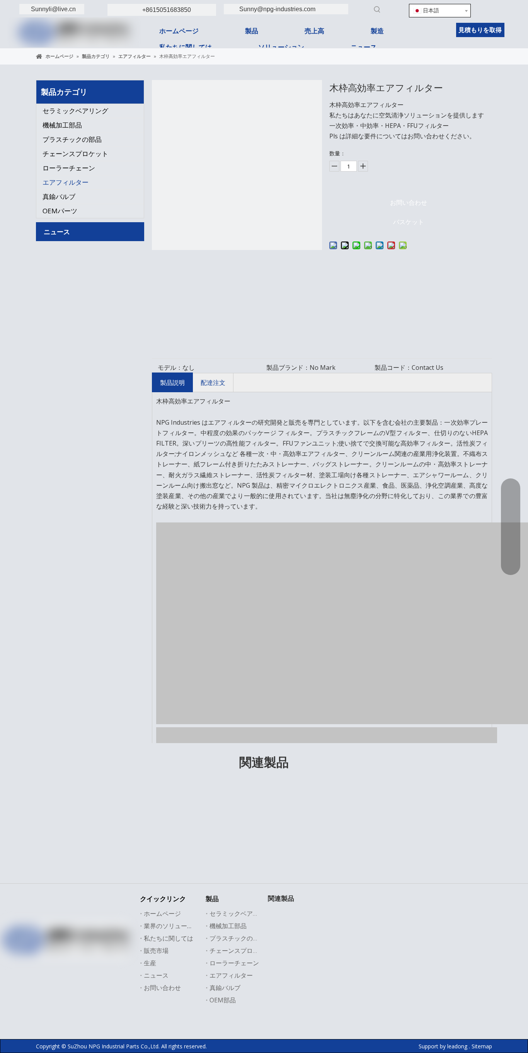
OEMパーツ (60, 210)
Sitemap (482, 1046)
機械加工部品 (62, 125)
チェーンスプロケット (75, 153)
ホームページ (162, 913)
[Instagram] (96, 964)
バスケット (408, 222)
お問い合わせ (408, 202)
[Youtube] (81, 964)
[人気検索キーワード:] (377, 9)
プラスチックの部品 (72, 139)
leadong (457, 1046)
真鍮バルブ (59, 196)
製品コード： (393, 367)
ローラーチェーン (69, 167)
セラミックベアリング (75, 110)
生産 (150, 963)
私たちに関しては (168, 938)
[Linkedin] (494, 9)
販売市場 (156, 950)
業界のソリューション (175, 926)
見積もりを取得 (480, 30)
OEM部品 (222, 1000)
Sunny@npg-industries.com (277, 9)
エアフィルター (66, 182)
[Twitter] (65, 964)
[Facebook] (33, 964)
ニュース (156, 975)
